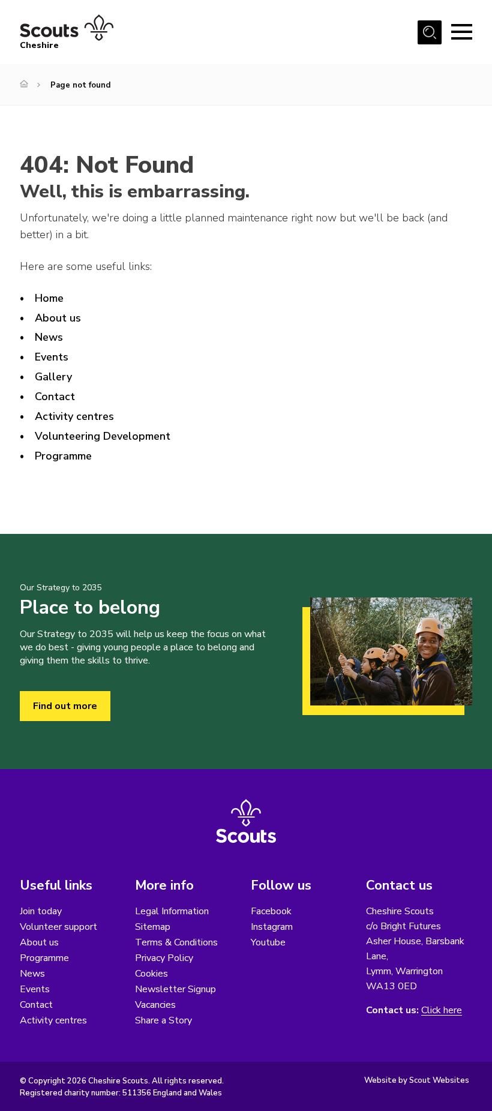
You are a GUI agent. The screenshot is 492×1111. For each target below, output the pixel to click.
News (49, 337)
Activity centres (74, 416)
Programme (63, 456)
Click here (441, 1010)
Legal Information (172, 911)
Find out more (65, 706)
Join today (41, 911)
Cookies (151, 973)
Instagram (272, 926)
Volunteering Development (102, 436)
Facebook (271, 911)
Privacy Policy (164, 958)
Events (51, 357)
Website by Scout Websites (416, 1080)
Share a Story (163, 1020)
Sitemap (152, 926)
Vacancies (155, 1004)
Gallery (53, 377)
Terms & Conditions (176, 942)
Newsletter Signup (175, 989)
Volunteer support (58, 926)
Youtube (268, 942)
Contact (55, 396)
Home (49, 298)
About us (58, 318)
